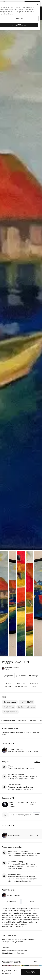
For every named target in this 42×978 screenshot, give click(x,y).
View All (37, 962)
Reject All (19, 18)
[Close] (37, 4)
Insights (33, 720)
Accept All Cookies (19, 25)
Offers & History (23, 720)
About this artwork (8, 720)
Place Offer (30, 972)
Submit (36, 815)
